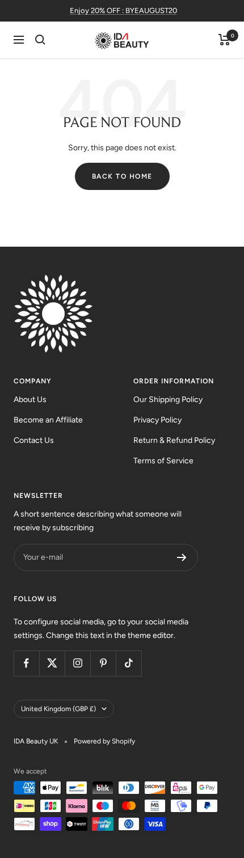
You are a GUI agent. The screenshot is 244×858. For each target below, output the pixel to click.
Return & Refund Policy (174, 440)
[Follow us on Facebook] (26, 663)
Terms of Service (163, 461)
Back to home (122, 176)
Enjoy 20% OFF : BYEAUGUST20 (123, 10)
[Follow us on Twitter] (52, 663)
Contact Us (34, 440)
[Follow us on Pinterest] (103, 663)
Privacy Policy (157, 420)
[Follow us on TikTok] (128, 663)
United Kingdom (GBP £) (58, 709)
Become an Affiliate (48, 420)
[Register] (182, 557)
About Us (30, 399)
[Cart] (224, 39)
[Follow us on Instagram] (77, 663)
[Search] (40, 40)
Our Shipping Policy (168, 399)
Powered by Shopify (104, 741)
